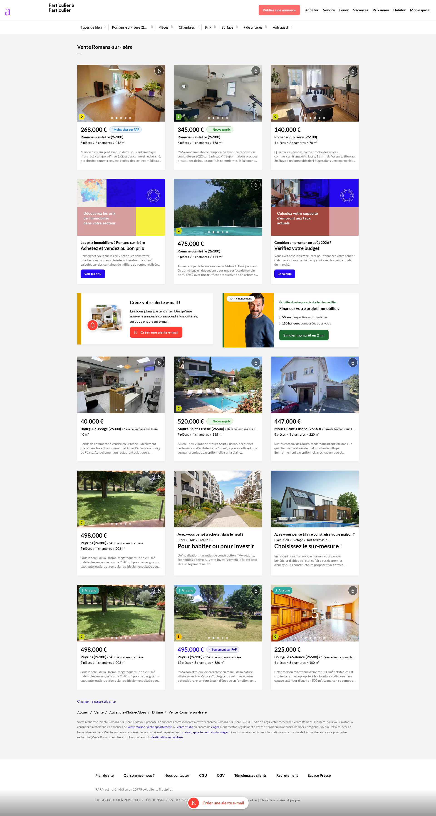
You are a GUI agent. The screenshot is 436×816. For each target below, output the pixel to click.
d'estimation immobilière (167, 737)
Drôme (157, 712)
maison (186, 732)
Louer (344, 10)
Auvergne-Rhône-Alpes (127, 712)
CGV (221, 775)
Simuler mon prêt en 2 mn (304, 335)
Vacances (360, 10)
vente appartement (159, 727)
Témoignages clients (250, 775)
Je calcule (285, 274)
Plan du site (104, 775)
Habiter (399, 10)
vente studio (185, 727)
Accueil (83, 712)
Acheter (312, 10)
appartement (201, 732)
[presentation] (81, 94)
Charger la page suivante (96, 701)
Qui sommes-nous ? (139, 775)
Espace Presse (319, 775)
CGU (203, 775)
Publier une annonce (279, 10)
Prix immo (381, 10)
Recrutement (287, 775)
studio (215, 732)
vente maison (136, 727)
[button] (112, 116)
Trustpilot (166, 789)
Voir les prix (93, 274)
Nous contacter (176, 775)
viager (215, 727)
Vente (99, 712)
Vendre (329, 10)
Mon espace (420, 10)
